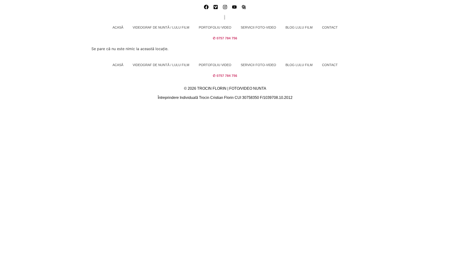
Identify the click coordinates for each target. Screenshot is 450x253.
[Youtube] (234, 7)
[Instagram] (225, 7)
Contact (330, 27)
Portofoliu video (215, 27)
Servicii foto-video (258, 27)
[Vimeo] (215, 7)
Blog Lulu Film (299, 27)
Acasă (117, 27)
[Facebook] (206, 7)
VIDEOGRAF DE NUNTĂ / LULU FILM (161, 27)
